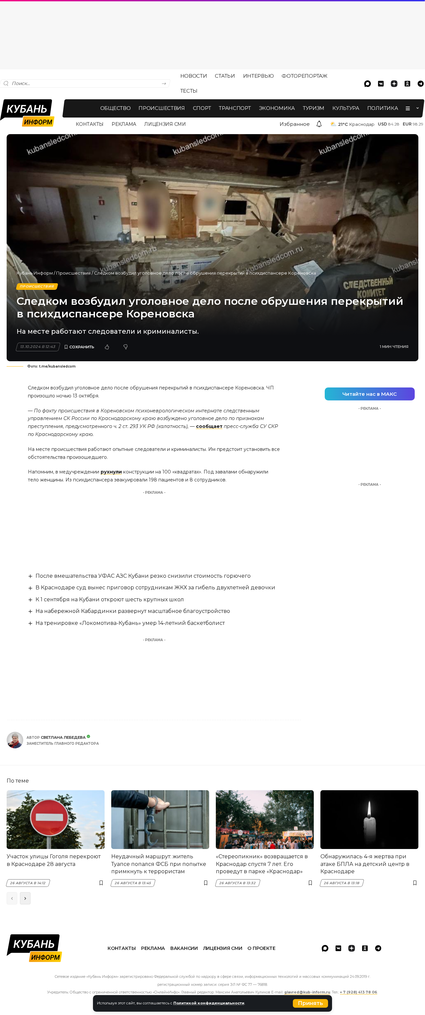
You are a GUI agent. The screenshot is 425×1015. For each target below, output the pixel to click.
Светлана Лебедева (63, 737)
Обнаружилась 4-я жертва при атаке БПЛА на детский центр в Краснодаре (364, 864)
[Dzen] (394, 83)
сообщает (209, 426)
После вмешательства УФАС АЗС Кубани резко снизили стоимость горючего (143, 576)
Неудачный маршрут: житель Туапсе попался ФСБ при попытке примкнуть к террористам (158, 864)
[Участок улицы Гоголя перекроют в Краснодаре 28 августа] (56, 819)
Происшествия (73, 273)
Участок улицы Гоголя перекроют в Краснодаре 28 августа (54, 860)
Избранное (295, 124)
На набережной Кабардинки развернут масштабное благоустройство (133, 611)
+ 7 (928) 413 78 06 (358, 992)
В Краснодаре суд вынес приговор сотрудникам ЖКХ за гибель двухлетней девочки (155, 587)
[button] (310, 1003)
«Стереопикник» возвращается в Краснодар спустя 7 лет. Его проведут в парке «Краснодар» (262, 864)
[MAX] (367, 83)
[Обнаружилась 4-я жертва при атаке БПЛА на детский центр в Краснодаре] (369, 819)
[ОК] (407, 83)
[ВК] (380, 83)
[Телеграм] (378, 948)
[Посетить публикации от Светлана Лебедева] (15, 740)
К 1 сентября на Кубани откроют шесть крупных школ (110, 599)
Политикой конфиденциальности (208, 1003)
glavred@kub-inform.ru (307, 992)
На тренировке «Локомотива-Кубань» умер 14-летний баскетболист (130, 623)
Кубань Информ (35, 273)
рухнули (111, 472)
